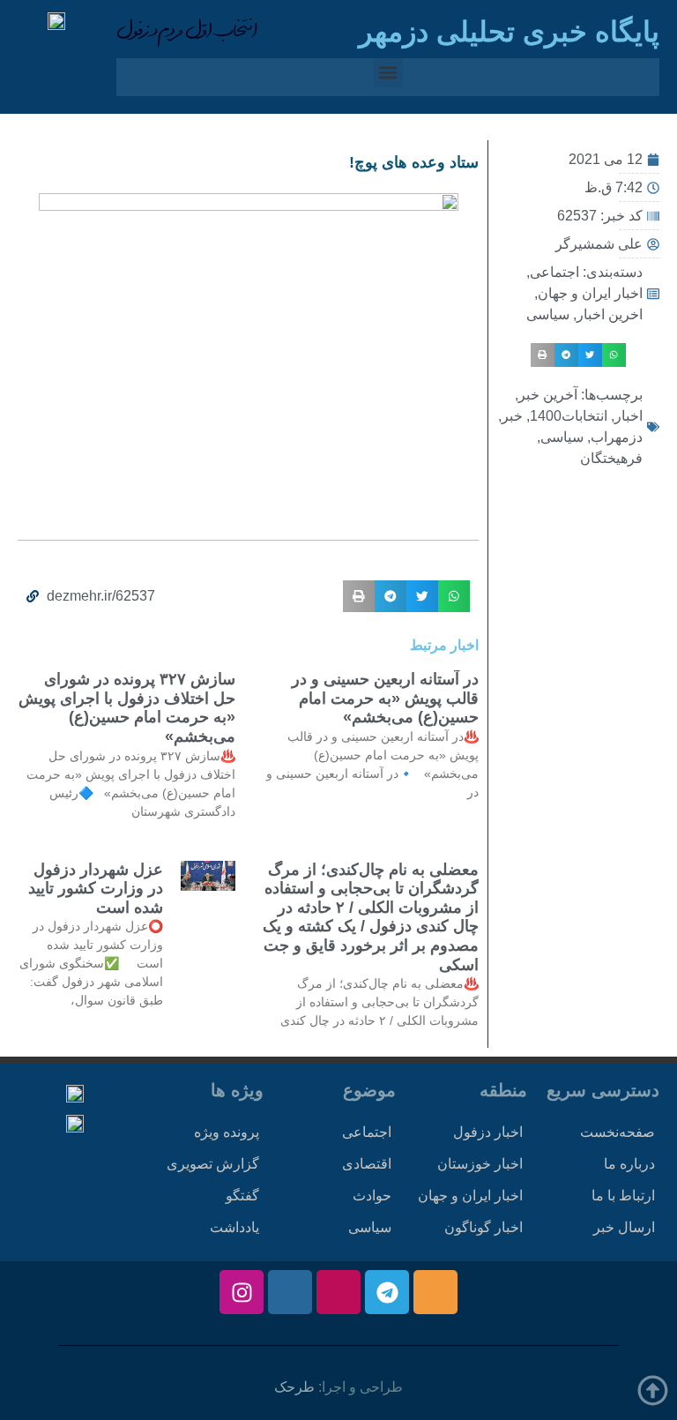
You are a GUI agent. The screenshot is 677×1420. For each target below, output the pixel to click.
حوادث (372, 1195)
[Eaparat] (338, 1292)
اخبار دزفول (488, 1132)
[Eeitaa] (435, 1292)
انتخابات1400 (568, 415)
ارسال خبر (624, 1227)
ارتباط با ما (623, 1195)
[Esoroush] (290, 1292)
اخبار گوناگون (483, 1227)
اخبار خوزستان (480, 1163)
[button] (388, 72)
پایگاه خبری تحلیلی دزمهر (509, 32)
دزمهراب (617, 437)
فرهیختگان (611, 458)
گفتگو (242, 1195)
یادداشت (234, 1227)
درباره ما (629, 1163)
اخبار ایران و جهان (590, 293)
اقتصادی (366, 1163)
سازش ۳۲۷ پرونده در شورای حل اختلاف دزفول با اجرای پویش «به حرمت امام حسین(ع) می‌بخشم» (127, 707)
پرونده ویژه (226, 1132)
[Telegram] (387, 1292)
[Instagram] (241, 1292)
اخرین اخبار (610, 314)
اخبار (628, 415)
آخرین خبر (547, 394)
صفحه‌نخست (617, 1132)
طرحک (294, 1386)
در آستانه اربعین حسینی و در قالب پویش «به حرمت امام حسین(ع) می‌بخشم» (385, 698)
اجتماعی (554, 272)
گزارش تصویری (213, 1163)
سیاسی (547, 314)
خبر (512, 415)
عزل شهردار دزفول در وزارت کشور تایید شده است (95, 888)
